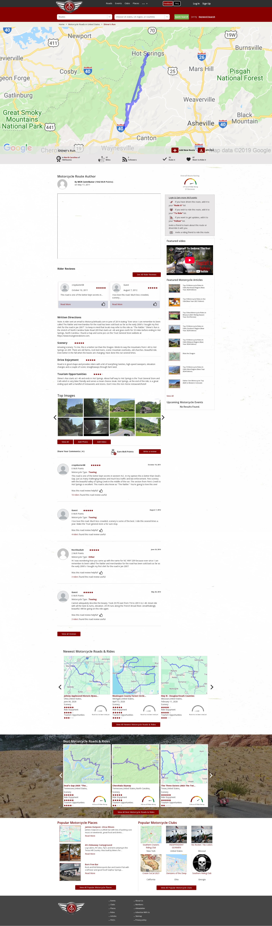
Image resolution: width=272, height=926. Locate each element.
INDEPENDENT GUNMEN (176, 846)
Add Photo (83, 441)
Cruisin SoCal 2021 (151, 873)
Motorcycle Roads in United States (84, 24)
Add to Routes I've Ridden (171, 201)
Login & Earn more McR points (183, 197)
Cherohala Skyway (121, 785)
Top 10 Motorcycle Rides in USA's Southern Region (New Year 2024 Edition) (193, 328)
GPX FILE (210, 150)
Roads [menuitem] (109, 3)
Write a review (149, 451)
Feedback (167, 3)
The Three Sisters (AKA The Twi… (178, 785)
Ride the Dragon (189, 353)
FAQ (177, 3)
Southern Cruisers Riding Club (151, 846)
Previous (55, 417)
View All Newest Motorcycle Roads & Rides (136, 724)
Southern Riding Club (201, 873)
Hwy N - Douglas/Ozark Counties (177, 695)
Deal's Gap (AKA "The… (75, 785)
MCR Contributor (86, 181)
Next (163, 417)
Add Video (101, 441)
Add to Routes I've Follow (171, 217)
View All (170, 396)
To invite (171, 232)
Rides (112, 912)
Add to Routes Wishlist (171, 209)
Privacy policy (140, 920)
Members (139, 904)
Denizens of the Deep (176, 873)
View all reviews (69, 634)
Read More (65, 304)
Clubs (112, 904)
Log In (196, 3)
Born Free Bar (91, 864)
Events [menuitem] (118, 3)
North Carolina (70, 157)
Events (112, 900)
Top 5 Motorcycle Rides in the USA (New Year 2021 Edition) (194, 300)
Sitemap (138, 916)
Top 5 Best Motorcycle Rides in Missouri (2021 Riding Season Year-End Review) (194, 314)
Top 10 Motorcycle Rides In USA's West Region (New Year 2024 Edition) (194, 369)
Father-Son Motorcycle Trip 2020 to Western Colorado (193, 382)
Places (112, 908)
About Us (139, 900)
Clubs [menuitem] (127, 3)
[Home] (71, 902)
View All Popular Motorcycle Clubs (176, 887)
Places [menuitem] (136, 3)
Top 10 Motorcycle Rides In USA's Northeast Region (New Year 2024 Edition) (194, 287)
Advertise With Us (142, 912)
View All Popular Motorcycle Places (96, 887)
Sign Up (206, 3)
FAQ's (112, 920)
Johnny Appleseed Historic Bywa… (81, 695)
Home (61, 24)
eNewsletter (140, 908)
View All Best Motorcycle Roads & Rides (136, 812)
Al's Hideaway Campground (98, 845)
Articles (113, 916)
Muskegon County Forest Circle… (129, 695)
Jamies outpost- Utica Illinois (99, 827)
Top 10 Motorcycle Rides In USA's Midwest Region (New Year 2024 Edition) (193, 342)
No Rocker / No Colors (201, 844)
